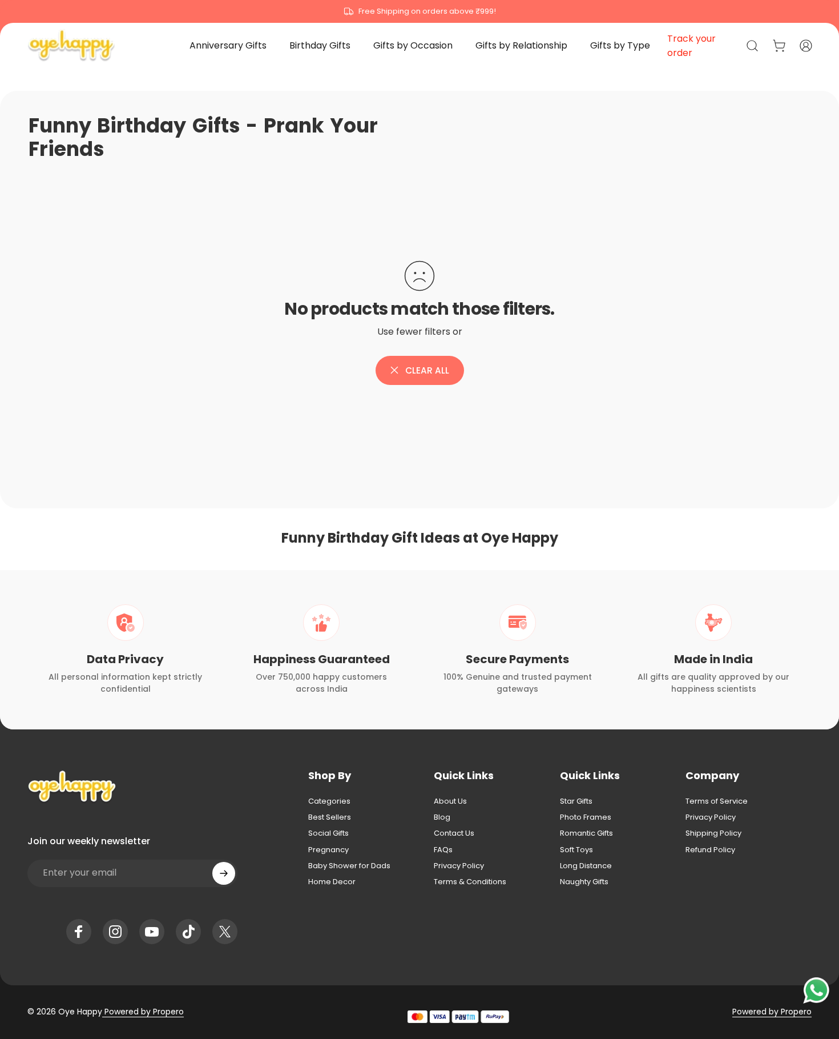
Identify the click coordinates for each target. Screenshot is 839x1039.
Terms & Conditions (470, 881)
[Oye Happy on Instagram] (115, 931)
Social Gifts (328, 833)
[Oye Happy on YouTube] (151, 931)
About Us (450, 801)
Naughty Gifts (584, 881)
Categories (329, 801)
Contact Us (454, 833)
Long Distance (586, 865)
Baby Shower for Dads (349, 865)
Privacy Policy (459, 865)
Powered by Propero (143, 1011)
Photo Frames (585, 817)
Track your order (691, 45)
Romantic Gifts (586, 833)
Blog (442, 817)
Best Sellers (329, 817)
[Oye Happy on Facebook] (78, 931)
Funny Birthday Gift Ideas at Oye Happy (419, 537)
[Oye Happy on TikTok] (188, 931)
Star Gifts (576, 801)
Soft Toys (576, 850)
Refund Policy (710, 850)
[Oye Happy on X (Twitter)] (224, 931)
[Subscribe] (223, 873)
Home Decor (332, 881)
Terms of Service (716, 801)
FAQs (443, 850)
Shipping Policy (713, 833)
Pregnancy (328, 850)
